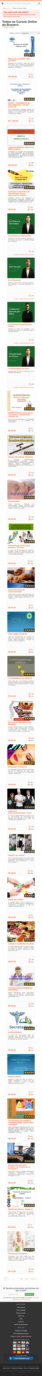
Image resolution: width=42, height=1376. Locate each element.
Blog (21, 1319)
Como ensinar (21, 1307)
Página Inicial (6, 8)
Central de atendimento (21, 1324)
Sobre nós (21, 1316)
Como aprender (21, 1310)
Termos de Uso (6, 1368)
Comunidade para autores (21, 1333)
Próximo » (34, 1279)
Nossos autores (21, 1313)
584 (27, 1279)
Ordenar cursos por (15, 33)
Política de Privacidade (23, 1299)
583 (21, 1279)
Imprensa (21, 1321)
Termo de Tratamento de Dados (31, 1368)
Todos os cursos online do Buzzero (21, 1336)
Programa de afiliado (21, 1331)
